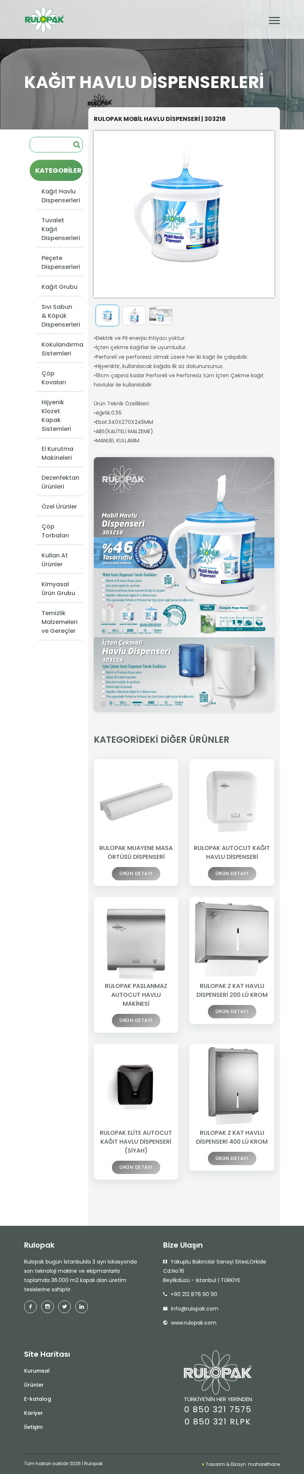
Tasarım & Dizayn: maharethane (242, 1464)
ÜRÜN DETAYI (136, 873)
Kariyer (33, 1413)
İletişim (33, 1427)
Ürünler (34, 1385)
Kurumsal (37, 1371)
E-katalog (37, 1399)
